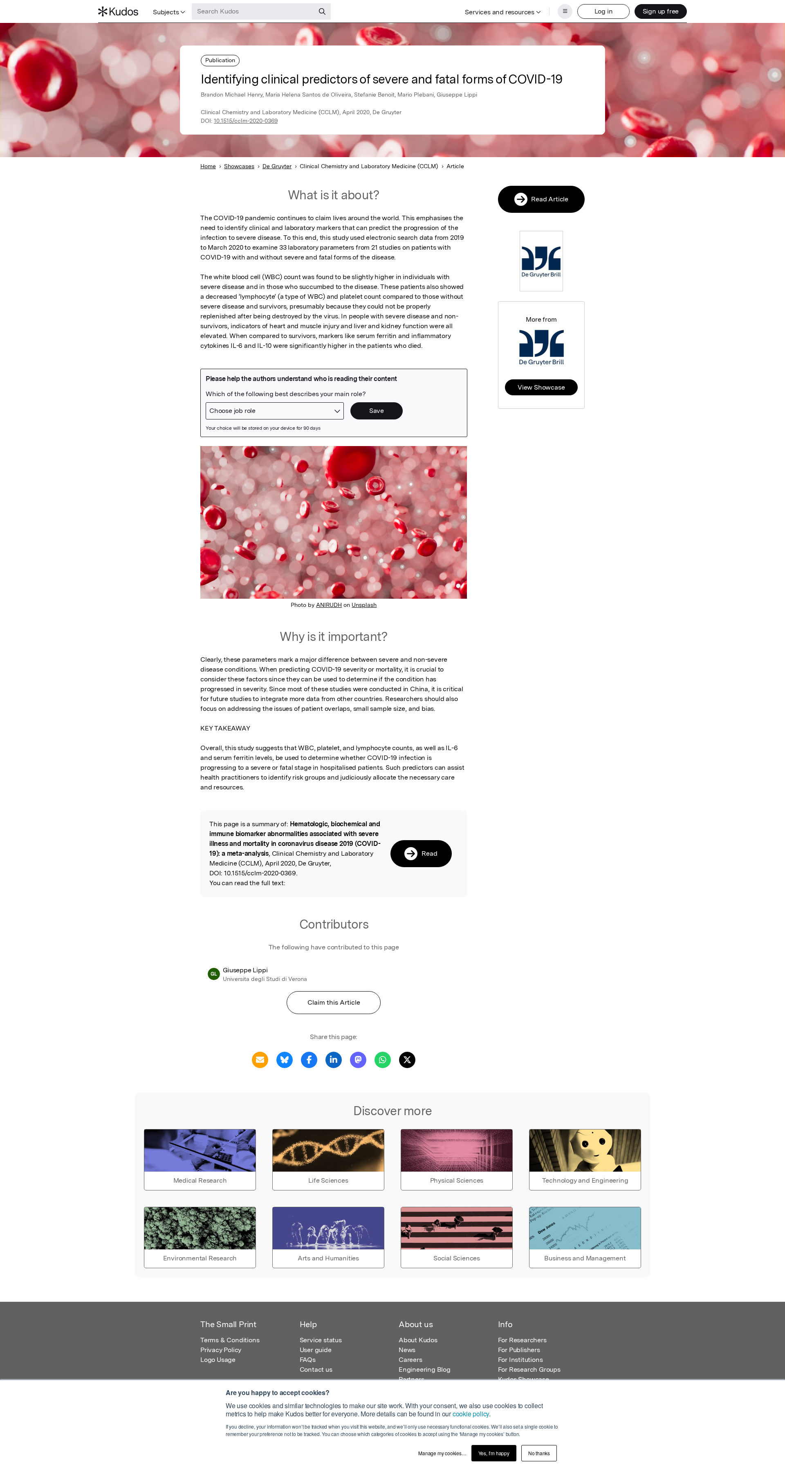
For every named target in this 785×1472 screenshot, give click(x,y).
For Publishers (519, 1350)
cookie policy (471, 1413)
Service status (321, 1340)
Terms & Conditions (229, 1340)
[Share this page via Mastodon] (358, 1059)
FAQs (308, 1360)
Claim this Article (333, 1002)
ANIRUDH (329, 605)
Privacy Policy (220, 1350)
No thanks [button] (539, 1452)
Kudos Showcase (523, 1379)
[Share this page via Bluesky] (284, 1059)
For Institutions (520, 1360)
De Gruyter (277, 166)
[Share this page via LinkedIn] (333, 1059)
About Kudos (418, 1340)
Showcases (239, 166)
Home (208, 166)
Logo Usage (218, 1360)
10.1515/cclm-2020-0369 (246, 120)
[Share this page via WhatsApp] (382, 1059)
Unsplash (364, 605)
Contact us (316, 1369)
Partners (411, 1379)
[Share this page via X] (407, 1059)
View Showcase (541, 387)
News (407, 1350)
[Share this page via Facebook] (309, 1059)
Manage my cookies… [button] (442, 1452)
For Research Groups (529, 1369)
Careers (410, 1360)
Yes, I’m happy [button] (493, 1452)
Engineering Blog (425, 1369)
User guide (316, 1350)
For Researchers (522, 1340)
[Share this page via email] (260, 1059)
